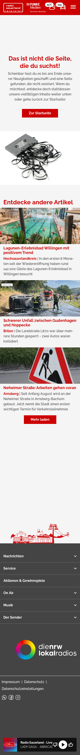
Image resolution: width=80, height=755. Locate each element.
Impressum (11, 682)
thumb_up (70, 744)
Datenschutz (34, 682)
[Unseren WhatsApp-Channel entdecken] (4, 697)
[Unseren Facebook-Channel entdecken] (11, 697)
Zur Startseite (40, 113)
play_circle (63, 745)
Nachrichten (13, 556)
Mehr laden (40, 419)
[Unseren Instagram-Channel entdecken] (17, 697)
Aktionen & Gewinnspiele (24, 581)
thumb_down (55, 744)
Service (9, 568)
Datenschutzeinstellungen (23, 689)
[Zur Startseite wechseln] (13, 8)
